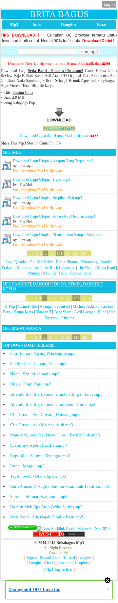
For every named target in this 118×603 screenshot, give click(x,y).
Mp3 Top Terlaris (59, 569)
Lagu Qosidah (17, 262)
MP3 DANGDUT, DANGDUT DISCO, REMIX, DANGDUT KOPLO (53, 286)
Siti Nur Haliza (41, 262)
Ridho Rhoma (67, 262)
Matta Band (106, 267)
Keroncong (89, 262)
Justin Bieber (28, 306)
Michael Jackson (86, 306)
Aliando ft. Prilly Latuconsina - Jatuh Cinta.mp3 (52, 404)
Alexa (48, 562)
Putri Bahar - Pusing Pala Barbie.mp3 (43, 353)
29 (50, 337)
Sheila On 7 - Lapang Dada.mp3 (38, 363)
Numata (34, 273)
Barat (102, 24)
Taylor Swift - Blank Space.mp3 (38, 476)
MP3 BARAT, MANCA (22, 328)
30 (56, 337)
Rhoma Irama (80, 273)
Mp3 (14, 24)
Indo (36, 24)
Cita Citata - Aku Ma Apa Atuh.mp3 (41, 424)
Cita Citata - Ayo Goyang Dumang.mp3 (45, 414)
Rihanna (67, 318)
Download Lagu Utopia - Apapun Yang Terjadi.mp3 (53, 161)
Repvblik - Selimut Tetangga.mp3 (40, 455)
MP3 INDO (12, 152)
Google (35, 562)
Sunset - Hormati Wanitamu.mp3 (39, 496)
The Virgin (86, 267)
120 (52, 253)
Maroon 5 (43, 312)
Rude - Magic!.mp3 (27, 465)
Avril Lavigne (84, 312)
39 (50, 298)
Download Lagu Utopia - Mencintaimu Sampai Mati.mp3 (57, 234)
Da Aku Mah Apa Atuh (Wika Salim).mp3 (46, 506)
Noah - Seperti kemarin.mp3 (35, 373)
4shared (69, 557)
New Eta (49, 273)
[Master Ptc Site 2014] (73, 528)
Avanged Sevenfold (55, 306)
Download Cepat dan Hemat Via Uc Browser (55, 135)
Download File (59, 128)
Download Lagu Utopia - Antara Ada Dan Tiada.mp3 (54, 216)
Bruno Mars (23, 312)
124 (83, 253)
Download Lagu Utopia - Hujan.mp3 (41, 179)
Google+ (85, 557)
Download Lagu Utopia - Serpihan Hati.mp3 (47, 198)
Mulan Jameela (28, 267)
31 (62, 337)
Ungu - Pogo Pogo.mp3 (30, 383)
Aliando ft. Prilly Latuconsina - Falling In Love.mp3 (56, 394)
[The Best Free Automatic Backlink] (46, 535)
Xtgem (31, 557)
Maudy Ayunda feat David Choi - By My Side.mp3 (55, 435)
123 (75, 253)
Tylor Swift (62, 312)
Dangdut (68, 24)
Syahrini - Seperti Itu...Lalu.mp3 (38, 445)
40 (56, 298)
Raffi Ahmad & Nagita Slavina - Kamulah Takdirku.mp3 (59, 486)
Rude (102, 312)
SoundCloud (50, 557)
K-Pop (10, 306)
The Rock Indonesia (59, 267)
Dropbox (82, 562)
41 (62, 298)
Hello (63, 273)
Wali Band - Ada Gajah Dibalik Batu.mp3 (46, 516)
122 (67, 253)
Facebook (63, 562)
